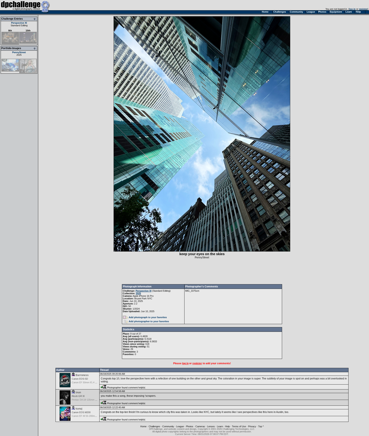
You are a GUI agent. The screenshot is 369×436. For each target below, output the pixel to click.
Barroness (82, 375)
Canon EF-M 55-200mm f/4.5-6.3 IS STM (93, 416)
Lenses (211, 426)
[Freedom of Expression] (10, 70)
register (363, 9)
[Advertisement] (202, 271)
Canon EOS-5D (80, 378)
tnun (78, 392)
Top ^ (261, 426)
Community (168, 426)
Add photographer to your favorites (149, 321)
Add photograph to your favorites (148, 317)
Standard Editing (19, 25)
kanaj (79, 408)
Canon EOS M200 (81, 412)
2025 (19, 55)
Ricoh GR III (78, 396)
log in (352, 9)
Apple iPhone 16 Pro (143, 296)
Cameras (200, 426)
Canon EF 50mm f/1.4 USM (86, 382)
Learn (220, 426)
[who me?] (28, 72)
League (180, 426)
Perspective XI (19, 23)
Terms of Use (239, 426)
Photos (189, 426)
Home (143, 426)
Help (227, 426)
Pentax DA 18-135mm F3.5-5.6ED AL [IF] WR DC (97, 399)
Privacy (252, 426)
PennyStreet (19, 52)
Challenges (154, 426)
